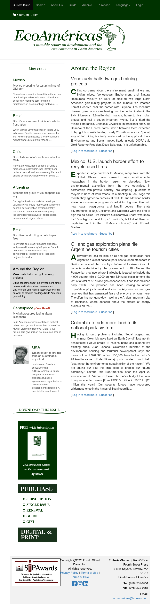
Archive (87, 5)
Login (139, 5)
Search (40, 5)
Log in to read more (84, 151)
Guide (72, 5)
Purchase (104, 5)
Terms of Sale (80, 577)
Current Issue (21, 5)
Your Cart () (27, 14)
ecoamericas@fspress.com (130, 598)
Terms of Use (89, 572)
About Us (57, 5)
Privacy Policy (69, 572)
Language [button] (122, 5)
